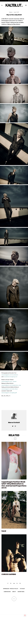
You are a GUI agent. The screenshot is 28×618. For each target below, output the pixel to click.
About (14, 591)
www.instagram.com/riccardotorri (9, 375)
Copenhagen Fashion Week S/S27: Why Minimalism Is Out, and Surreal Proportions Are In (13, 485)
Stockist (22, 588)
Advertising (21, 591)
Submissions (7, 591)
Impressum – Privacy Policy (10, 588)
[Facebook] (7, 583)
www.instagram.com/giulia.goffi (9, 392)
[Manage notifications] (25, 615)
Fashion (10, 12)
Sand (3, 531)
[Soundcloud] (14, 583)
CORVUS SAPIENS (8, 574)
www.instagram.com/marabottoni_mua (11, 385)
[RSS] (17, 583)
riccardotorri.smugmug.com (10, 376)
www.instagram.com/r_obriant (8, 381)
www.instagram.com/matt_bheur (9, 389)
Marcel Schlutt (14, 422)
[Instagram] (10, 583)
